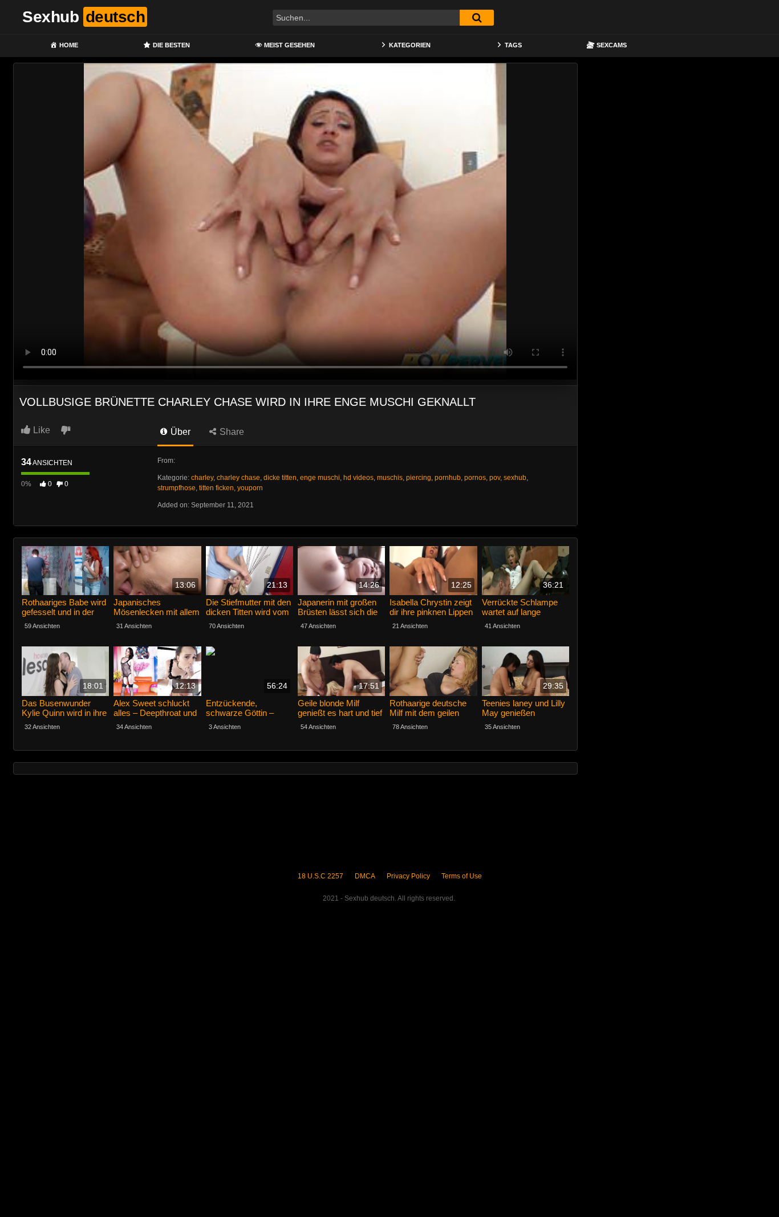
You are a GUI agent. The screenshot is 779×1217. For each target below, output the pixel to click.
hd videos (358, 478)
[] (477, 18)
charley (202, 478)
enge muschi (320, 478)
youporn (250, 488)
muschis (390, 478)
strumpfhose (176, 488)
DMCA (365, 876)
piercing (418, 478)
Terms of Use (461, 876)
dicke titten (280, 478)
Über (179, 432)
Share (230, 432)
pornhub (448, 478)
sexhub (515, 478)
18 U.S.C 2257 (320, 876)
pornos (475, 478)
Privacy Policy (408, 876)
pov (494, 478)
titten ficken (216, 488)
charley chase (238, 478)
